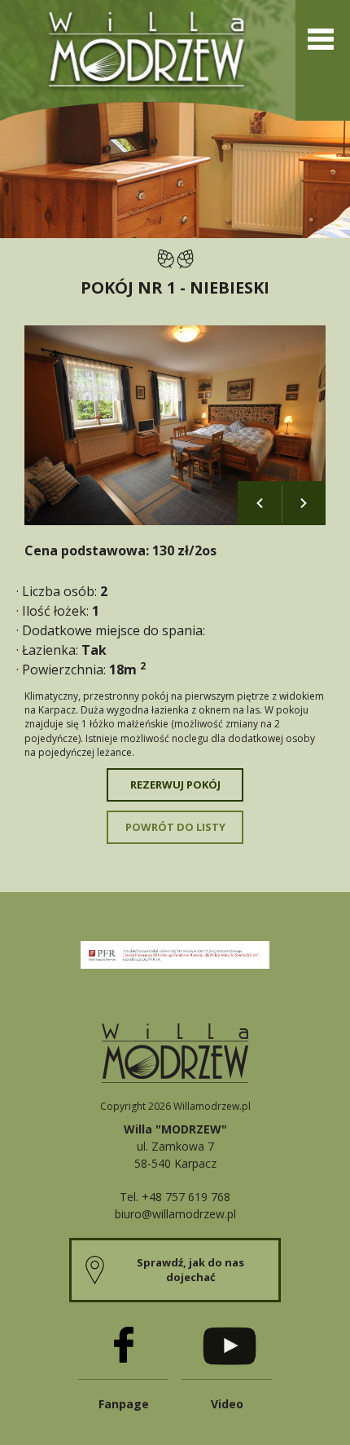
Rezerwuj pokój (175, 784)
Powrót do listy (175, 827)
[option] (175, 425)
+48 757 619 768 (186, 1196)
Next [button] (304, 503)
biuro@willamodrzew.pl (175, 1214)
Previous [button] (260, 503)
